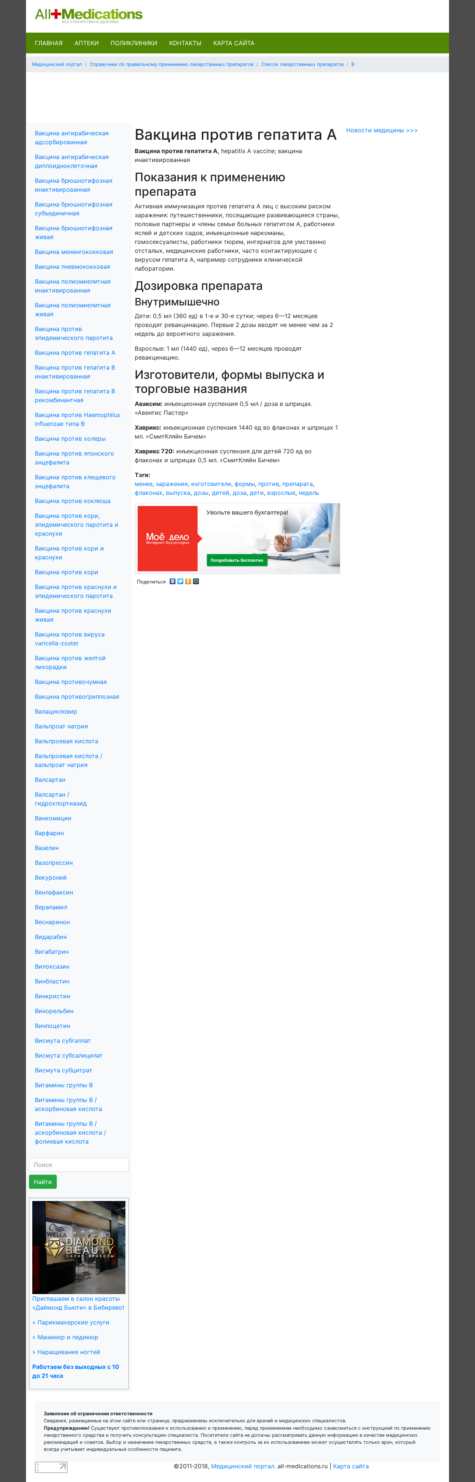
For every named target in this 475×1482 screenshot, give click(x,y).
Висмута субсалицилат (69, 1055)
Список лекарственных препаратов (302, 64)
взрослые (281, 492)
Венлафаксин (54, 892)
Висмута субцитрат (63, 1070)
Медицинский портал (57, 64)
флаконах (149, 492)
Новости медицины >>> (382, 130)
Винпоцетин (52, 1025)
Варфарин (49, 833)
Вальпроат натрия (61, 726)
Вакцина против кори (66, 572)
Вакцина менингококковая (74, 251)
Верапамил (51, 907)
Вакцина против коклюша (73, 501)
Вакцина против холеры (70, 438)
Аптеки (87, 43)
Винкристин (52, 996)
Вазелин (47, 847)
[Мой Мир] (196, 579)
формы (245, 483)
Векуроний (51, 877)
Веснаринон (52, 922)
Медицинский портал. (243, 1466)
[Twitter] (180, 579)
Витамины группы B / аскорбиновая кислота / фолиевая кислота (70, 1132)
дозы (201, 492)
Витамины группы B (64, 1085)
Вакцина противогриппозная (77, 696)
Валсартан (50, 779)
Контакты (185, 43)
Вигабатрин (52, 951)
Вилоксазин (52, 966)
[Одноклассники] (188, 579)
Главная (49, 43)
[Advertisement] (237, 95)
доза (239, 492)
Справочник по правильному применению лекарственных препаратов (171, 64)
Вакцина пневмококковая (72, 266)
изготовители (211, 483)
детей (220, 492)
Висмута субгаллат (63, 1040)
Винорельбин (54, 1011)
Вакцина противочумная (71, 681)
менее (144, 483)
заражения (172, 483)
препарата (297, 483)
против (268, 483)
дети (257, 492)
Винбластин (52, 981)
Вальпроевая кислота (66, 741)
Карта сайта (234, 43)
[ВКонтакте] (173, 579)
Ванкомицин (53, 818)
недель (309, 492)
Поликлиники (134, 43)
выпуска (178, 492)
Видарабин (51, 936)
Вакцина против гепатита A (75, 352)
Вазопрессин (54, 862)
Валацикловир (56, 711)
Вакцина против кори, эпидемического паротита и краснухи (76, 524)
